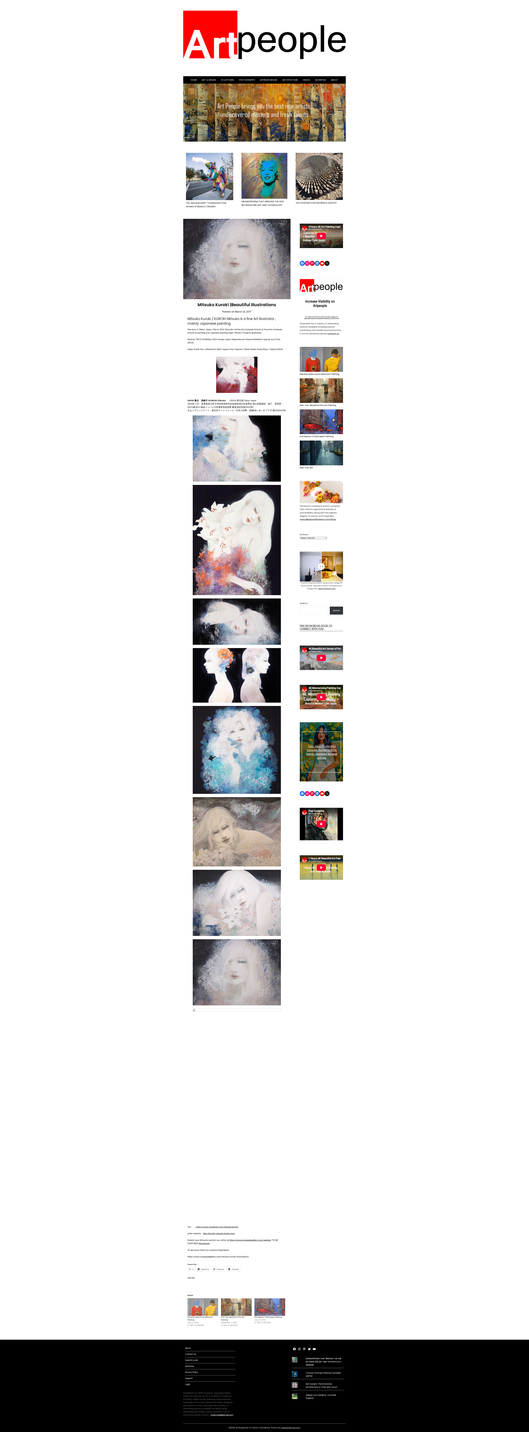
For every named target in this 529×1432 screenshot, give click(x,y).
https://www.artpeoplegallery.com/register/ (251, 1240)
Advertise (320, 79)
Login (187, 1384)
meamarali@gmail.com (221, 1415)
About (334, 79)
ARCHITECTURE (290, 79)
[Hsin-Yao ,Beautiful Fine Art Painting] (236, 1307)
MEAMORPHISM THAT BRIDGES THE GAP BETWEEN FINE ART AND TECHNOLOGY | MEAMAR (324, 1361)
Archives (304, 534)
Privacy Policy (191, 1372)
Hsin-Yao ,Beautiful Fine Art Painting (318, 405)
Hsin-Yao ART (306, 467)
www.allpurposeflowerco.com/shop (318, 519)
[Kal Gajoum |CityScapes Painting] (269, 1307)
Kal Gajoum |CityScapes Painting (268, 1317)
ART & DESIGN (209, 79)
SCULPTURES (227, 79)
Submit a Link (191, 1360)
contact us (333, 333)
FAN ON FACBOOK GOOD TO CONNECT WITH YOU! (316, 627)
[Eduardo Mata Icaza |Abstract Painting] (202, 1307)
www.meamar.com (326, 588)
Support (189, 1378)
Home (194, 79)
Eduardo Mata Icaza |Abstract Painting (319, 374)
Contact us (190, 1354)
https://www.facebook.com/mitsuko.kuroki (216, 1227)
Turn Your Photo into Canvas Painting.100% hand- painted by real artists (321, 752)
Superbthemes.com (290, 1427)
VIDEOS (306, 79)
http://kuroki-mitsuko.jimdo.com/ (219, 1233)
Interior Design (268, 79)
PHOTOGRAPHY (247, 79)
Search (304, 603)
